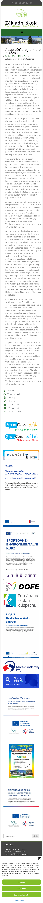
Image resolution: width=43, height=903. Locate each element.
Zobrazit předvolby (21, 895)
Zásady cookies (20, 900)
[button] (39, 858)
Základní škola (21, 22)
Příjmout (21, 882)
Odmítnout (21, 888)
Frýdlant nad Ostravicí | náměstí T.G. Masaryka (21, 26)
